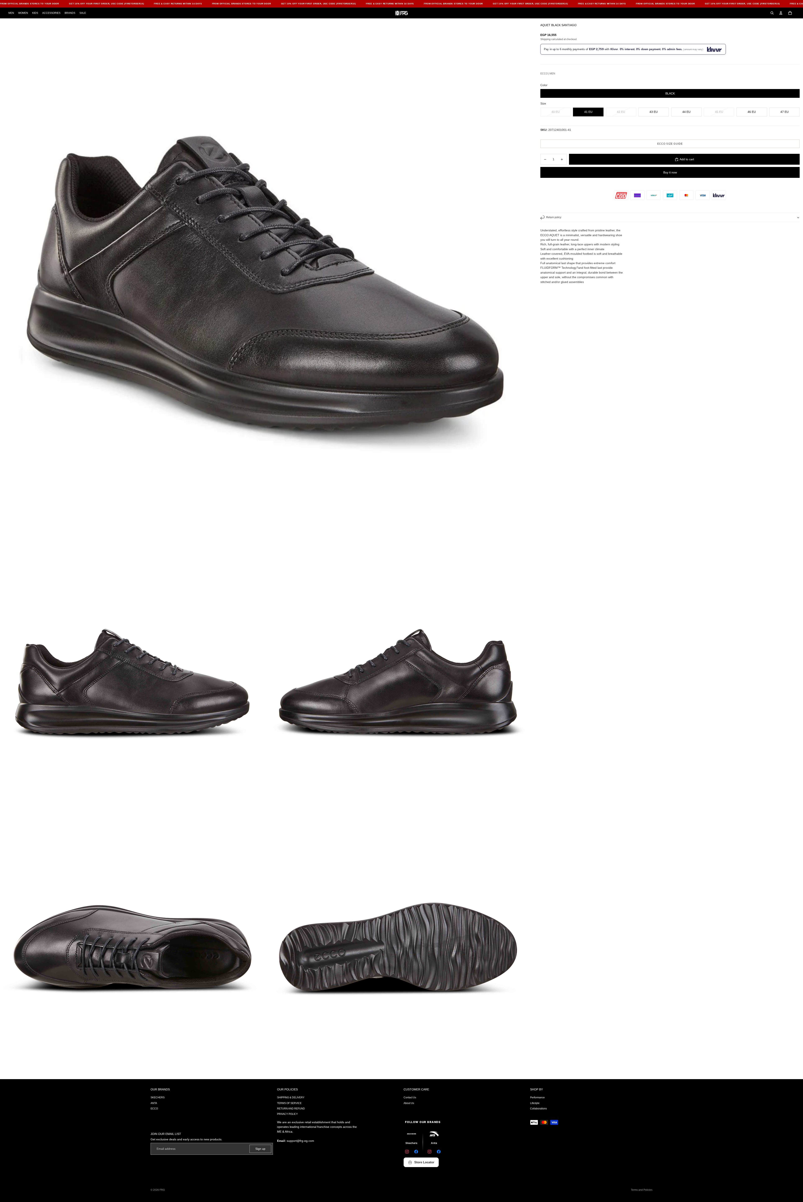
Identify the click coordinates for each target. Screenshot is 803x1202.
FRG (162, 1189)
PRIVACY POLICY (287, 1114)
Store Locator (424, 1162)
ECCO (154, 1108)
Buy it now (670, 172)
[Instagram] (407, 1151)
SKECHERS (158, 1097)
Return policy (553, 217)
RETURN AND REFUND (291, 1108)
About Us (409, 1103)
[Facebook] (416, 1151)
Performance (537, 1097)
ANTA (154, 1103)
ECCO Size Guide (670, 144)
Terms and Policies (641, 1189)
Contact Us (410, 1097)
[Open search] (772, 13)
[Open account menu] (780, 13)
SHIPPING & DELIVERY (290, 1097)
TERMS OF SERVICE (289, 1103)
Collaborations (538, 1108)
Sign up (260, 1148)
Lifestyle (535, 1103)
